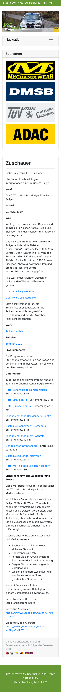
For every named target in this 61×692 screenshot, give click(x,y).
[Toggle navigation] (51, 41)
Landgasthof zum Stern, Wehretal (25, 435)
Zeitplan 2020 (14, 343)
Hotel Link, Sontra (16, 399)
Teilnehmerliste (14, 331)
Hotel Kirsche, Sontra (18, 406)
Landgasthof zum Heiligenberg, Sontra (28, 415)
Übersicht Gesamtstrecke (21, 297)
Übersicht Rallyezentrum (20, 291)
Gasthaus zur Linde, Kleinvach (23, 455)
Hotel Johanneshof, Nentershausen (26, 389)
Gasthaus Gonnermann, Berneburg (26, 425)
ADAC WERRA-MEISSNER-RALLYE (27, 3)
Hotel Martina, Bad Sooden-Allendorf (28, 465)
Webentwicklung (23, 682)
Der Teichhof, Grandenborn (22, 445)
